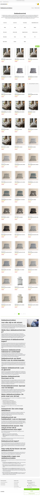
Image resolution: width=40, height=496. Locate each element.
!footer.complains (16, 486)
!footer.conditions (16, 482)
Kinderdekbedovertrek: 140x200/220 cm (8, 400)
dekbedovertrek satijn (23, 16)
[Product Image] (7, 52)
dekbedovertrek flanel (15, 16)
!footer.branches (3, 483)
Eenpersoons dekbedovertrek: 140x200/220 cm (9, 401)
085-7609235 (30, 487)
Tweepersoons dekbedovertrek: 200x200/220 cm (9, 402)
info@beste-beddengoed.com (32, 485)
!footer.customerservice (4, 482)
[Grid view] (36, 46)
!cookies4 (31, 489)
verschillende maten (36, 17)
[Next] (25, 314)
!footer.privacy (16, 483)
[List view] (38, 46)
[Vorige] (14, 314)
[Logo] (4, 4)
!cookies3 (31, 491)
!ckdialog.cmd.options (32, 493)
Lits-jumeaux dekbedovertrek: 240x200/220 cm (9, 403)
